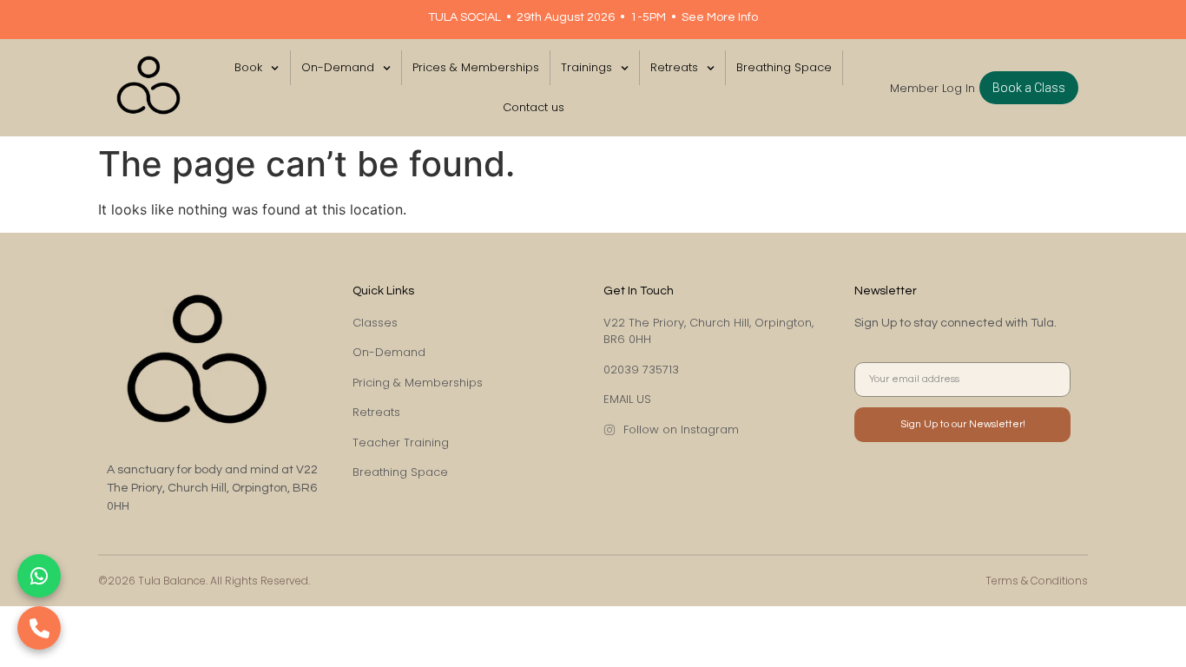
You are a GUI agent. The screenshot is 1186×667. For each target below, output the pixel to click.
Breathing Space (784, 67)
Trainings (586, 67)
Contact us (533, 107)
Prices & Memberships (475, 67)
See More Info (720, 17)
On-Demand (337, 67)
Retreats (674, 67)
